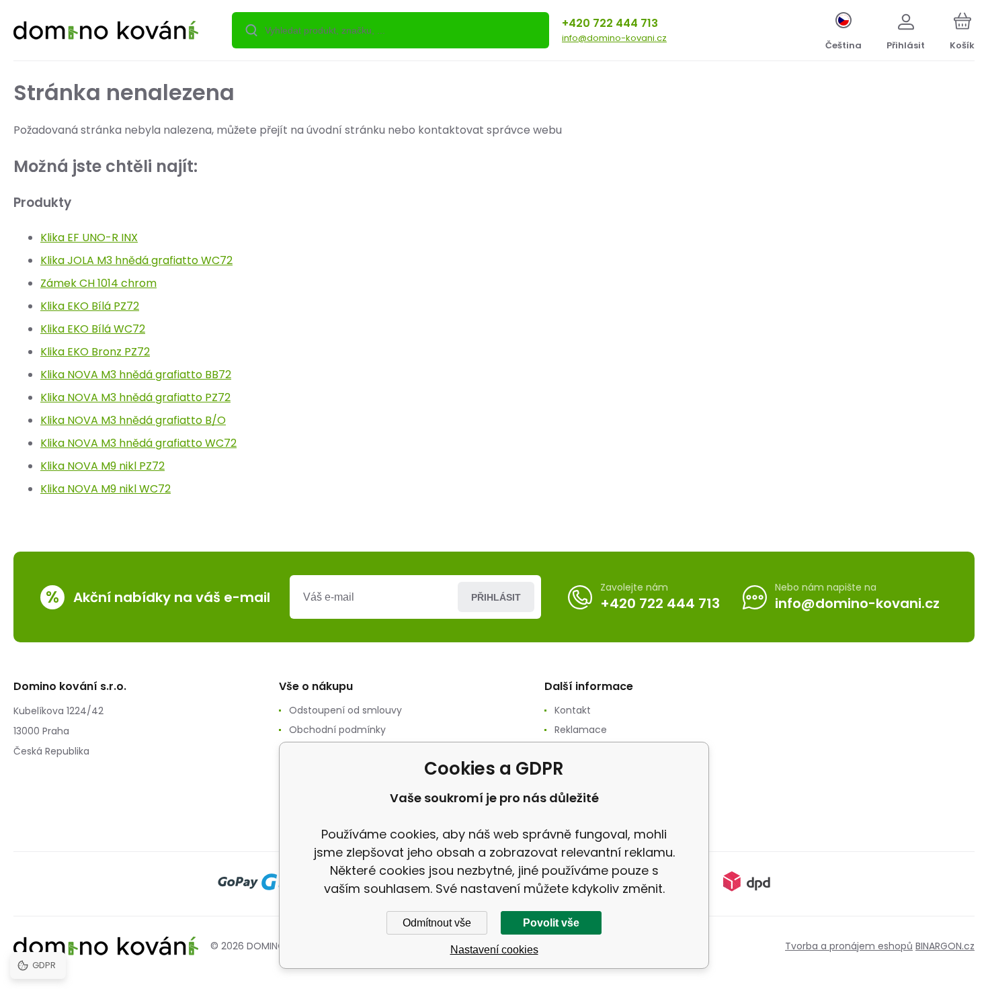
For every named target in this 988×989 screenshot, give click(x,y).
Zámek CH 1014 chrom (98, 283)
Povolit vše (551, 923)
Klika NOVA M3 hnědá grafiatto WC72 (138, 443)
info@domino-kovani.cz (614, 38)
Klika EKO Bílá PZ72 (89, 306)
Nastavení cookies (494, 949)
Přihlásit (496, 597)
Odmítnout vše (437, 923)
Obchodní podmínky (337, 729)
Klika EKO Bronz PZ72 (95, 351)
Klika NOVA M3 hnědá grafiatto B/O (133, 420)
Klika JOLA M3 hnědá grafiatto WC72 (136, 260)
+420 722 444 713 (610, 23)
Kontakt (572, 710)
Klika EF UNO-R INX (89, 237)
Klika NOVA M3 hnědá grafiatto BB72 (135, 374)
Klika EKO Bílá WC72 (92, 329)
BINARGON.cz (945, 946)
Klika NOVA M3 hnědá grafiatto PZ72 (135, 397)
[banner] (105, 32)
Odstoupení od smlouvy (345, 710)
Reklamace (580, 729)
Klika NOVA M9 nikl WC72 (105, 489)
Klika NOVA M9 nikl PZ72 (102, 466)
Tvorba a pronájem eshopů (849, 946)
